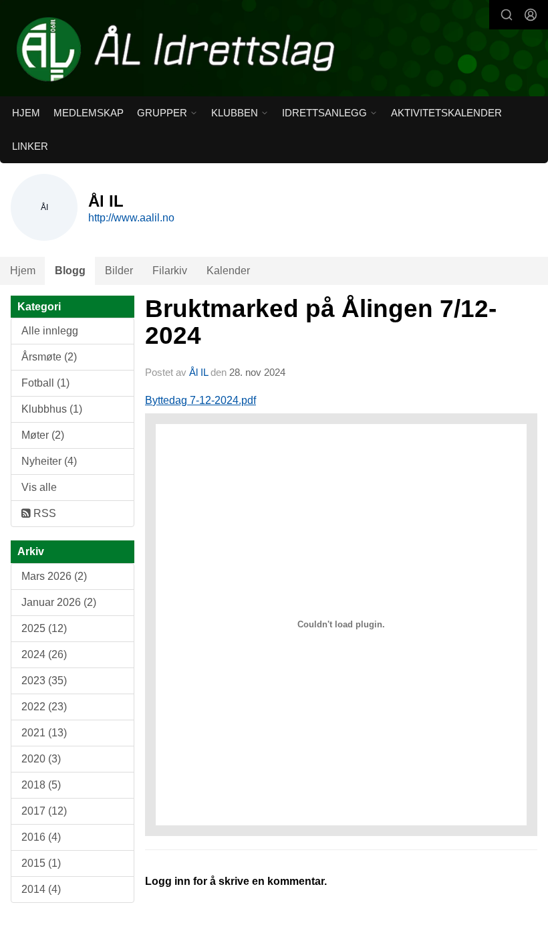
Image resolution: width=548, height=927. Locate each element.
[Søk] (507, 15)
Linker (30, 146)
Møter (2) (42, 435)
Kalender (228, 270)
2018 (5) (41, 785)
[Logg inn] (531, 15)
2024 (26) (44, 654)
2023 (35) (44, 680)
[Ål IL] (274, 49)
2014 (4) (41, 889)
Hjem (26, 112)
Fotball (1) (45, 383)
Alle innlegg (49, 330)
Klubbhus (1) (51, 409)
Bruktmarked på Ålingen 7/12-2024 (321, 322)
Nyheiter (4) (49, 461)
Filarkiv (169, 270)
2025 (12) (44, 628)
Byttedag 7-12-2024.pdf (200, 400)
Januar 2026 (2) (58, 602)
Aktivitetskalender (446, 112)
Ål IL (198, 372)
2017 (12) (44, 811)
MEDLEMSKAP (88, 112)
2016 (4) (41, 837)
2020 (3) (41, 758)
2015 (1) (41, 863)
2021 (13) (44, 732)
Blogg (70, 270)
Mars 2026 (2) (54, 576)
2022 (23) (44, 706)
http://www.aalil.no (131, 217)
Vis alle (39, 487)
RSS (43, 513)
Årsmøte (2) (49, 357)
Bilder (119, 270)
